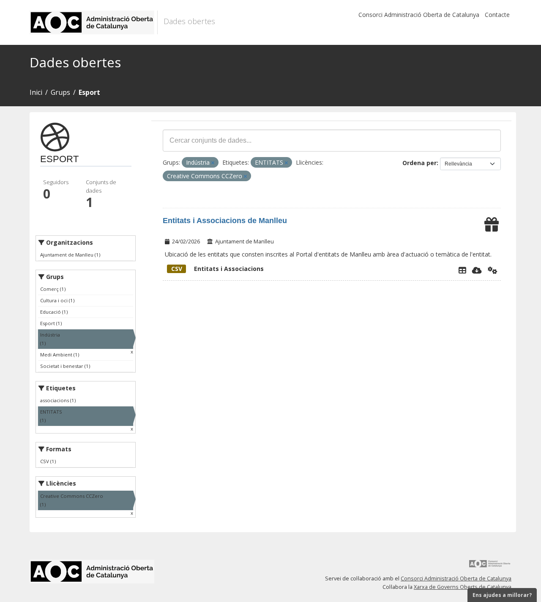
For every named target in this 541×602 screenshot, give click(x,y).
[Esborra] (212, 163)
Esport (89, 92)
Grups (60, 92)
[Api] (492, 270)
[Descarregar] (477, 270)
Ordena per (419, 163)
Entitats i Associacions (217, 269)
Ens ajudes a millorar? (502, 595)
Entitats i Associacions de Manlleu (225, 220)
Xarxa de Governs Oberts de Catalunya (462, 587)
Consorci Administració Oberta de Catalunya (418, 15)
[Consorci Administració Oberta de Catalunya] (489, 566)
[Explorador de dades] (462, 270)
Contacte (497, 15)
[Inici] (94, 22)
